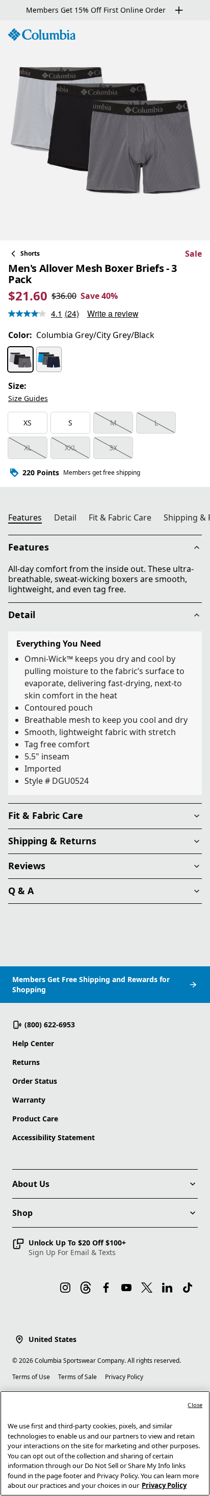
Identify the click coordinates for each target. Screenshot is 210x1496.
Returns (26, 1062)
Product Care (35, 1118)
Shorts (30, 253)
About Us (30, 1183)
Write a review (113, 313)
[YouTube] (126, 1287)
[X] (147, 1287)
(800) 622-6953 (49, 1024)
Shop (22, 1212)
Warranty (28, 1100)
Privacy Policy (124, 1376)
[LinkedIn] (167, 1287)
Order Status (34, 1081)
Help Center (33, 1043)
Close (195, 1405)
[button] (69, 1247)
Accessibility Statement (53, 1137)
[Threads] (85, 1287)
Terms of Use (31, 1376)
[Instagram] (65, 1287)
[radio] (20, 359)
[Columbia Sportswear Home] (41, 34)
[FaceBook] (106, 1287)
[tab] (29, 519)
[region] (105, 130)
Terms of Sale (77, 1376)
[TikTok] (187, 1287)
